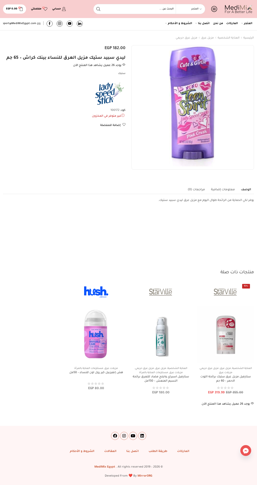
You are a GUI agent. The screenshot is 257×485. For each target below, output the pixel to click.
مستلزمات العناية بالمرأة (153, 372)
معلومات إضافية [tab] (223, 189)
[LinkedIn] (80, 24)
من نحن (218, 23)
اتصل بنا (204, 23)
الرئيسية (248, 37)
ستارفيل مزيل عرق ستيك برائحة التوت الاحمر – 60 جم (225, 379)
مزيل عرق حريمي (186, 37)
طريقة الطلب (158, 451)
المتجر (248, 23)
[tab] (246, 190)
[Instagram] (60, 24)
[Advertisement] (128, 239)
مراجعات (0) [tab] (196, 189)
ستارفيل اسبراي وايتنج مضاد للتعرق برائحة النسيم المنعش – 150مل (161, 379)
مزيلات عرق (225, 372)
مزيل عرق (207, 37)
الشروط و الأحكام (180, 23)
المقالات (110, 451)
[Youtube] (70, 24)
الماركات (232, 23)
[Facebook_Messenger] (245, 450)
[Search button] (98, 9)
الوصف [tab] (246, 189)
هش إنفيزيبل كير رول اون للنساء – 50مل (96, 372)
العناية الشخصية (229, 37)
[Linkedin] (142, 436)
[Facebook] (50, 24)
